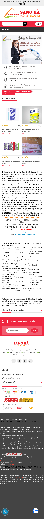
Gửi (34, 330)
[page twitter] (19, 361)
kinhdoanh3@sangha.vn (24, 232)
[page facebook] (13, 361)
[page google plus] (25, 361)
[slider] (5, 125)
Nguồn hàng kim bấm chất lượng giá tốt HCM (16, 299)
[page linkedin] (30, 361)
